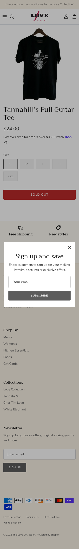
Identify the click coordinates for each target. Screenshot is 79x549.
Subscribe (39, 296)
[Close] (69, 247)
